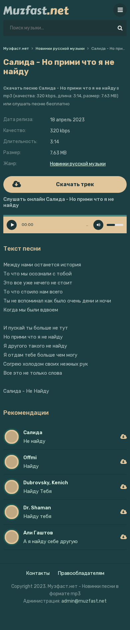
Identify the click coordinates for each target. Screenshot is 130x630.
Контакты (38, 573)
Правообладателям (81, 573)
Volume (98, 225)
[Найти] (120, 28)
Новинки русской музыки (78, 164)
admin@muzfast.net (84, 601)
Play (12, 225)
